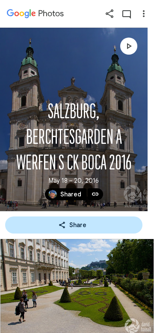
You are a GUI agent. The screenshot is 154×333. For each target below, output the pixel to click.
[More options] (143, 13)
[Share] (109, 13)
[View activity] (126, 13)
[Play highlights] (128, 46)
